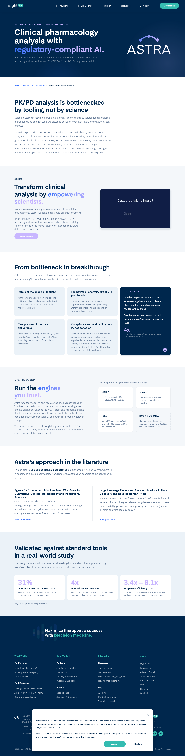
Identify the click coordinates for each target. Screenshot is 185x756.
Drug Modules (21, 676)
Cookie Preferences (163, 749)
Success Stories (105, 668)
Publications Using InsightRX (111, 676)
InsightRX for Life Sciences (34, 85)
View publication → (24, 519)
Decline (138, 744)
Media (143, 684)
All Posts (102, 692)
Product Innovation (107, 696)
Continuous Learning (66, 668)
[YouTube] (154, 733)
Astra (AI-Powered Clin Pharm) (28, 692)
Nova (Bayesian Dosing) (25, 668)
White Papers (104, 672)
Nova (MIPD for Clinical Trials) (28, 688)
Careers (144, 688)
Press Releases (147, 680)
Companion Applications (26, 696)
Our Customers (147, 676)
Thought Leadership (107, 701)
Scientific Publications (66, 696)
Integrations (62, 672)
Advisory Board (147, 672)
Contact (144, 693)
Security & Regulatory (66, 676)
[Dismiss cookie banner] (148, 715)
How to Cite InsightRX (108, 680)
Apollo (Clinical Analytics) (26, 672)
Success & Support (65, 680)
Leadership (145, 667)
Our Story (144, 663)
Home (17, 85)
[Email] (160, 733)
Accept (114, 744)
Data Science (62, 692)
